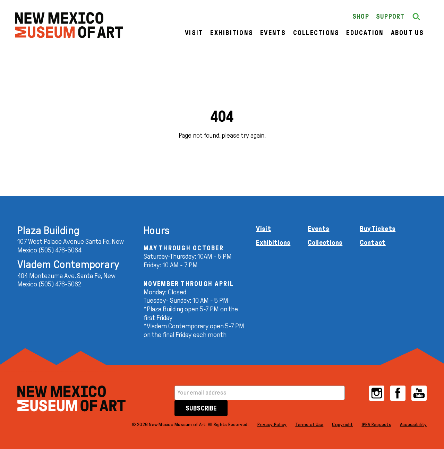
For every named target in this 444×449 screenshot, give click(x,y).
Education (365, 32)
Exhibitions (231, 32)
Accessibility (413, 424)
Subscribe (201, 408)
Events (273, 32)
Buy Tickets (377, 228)
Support (390, 16)
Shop (360, 16)
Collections (316, 32)
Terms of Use (309, 424)
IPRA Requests (376, 424)
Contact (373, 242)
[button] (416, 16)
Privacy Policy (272, 424)
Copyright (342, 424)
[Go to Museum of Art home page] (71, 399)
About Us (407, 32)
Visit (194, 32)
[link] (69, 25)
